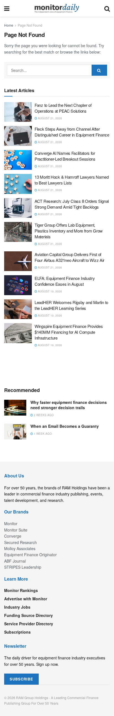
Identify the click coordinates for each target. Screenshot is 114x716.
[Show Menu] (6, 8)
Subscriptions (17, 632)
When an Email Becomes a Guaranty (64, 426)
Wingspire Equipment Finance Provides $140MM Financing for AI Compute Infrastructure (69, 332)
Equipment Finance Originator (30, 554)
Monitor (10, 523)
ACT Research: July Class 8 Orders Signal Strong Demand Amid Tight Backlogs (72, 204)
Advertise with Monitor (25, 598)
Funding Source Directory (28, 615)
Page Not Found (30, 25)
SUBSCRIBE (21, 679)
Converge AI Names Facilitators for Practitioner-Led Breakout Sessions (65, 156)
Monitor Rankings (21, 590)
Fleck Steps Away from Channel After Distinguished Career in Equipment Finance (72, 132)
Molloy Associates (19, 548)
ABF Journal (15, 561)
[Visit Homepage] (57, 8)
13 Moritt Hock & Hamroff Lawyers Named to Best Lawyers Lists (72, 180)
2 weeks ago (43, 415)
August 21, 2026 (49, 118)
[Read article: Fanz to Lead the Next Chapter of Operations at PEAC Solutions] (18, 112)
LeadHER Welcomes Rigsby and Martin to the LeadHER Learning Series (71, 305)
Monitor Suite (15, 530)
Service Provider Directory (28, 623)
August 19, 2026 (49, 291)
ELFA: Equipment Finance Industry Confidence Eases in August (65, 281)
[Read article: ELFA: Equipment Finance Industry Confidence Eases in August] (18, 285)
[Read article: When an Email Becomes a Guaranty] (15, 431)
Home (8, 25)
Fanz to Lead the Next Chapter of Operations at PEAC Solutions (63, 108)
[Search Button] (107, 8)
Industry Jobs (17, 607)
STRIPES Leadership (22, 567)
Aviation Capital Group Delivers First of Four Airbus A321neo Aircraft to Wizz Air (69, 257)
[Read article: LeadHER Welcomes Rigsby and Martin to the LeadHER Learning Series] (18, 309)
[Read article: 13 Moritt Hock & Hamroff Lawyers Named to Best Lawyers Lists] (18, 184)
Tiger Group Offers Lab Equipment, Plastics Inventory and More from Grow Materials (69, 230)
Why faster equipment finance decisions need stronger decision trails (68, 405)
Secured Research (20, 542)
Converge (12, 536)
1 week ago (42, 434)
